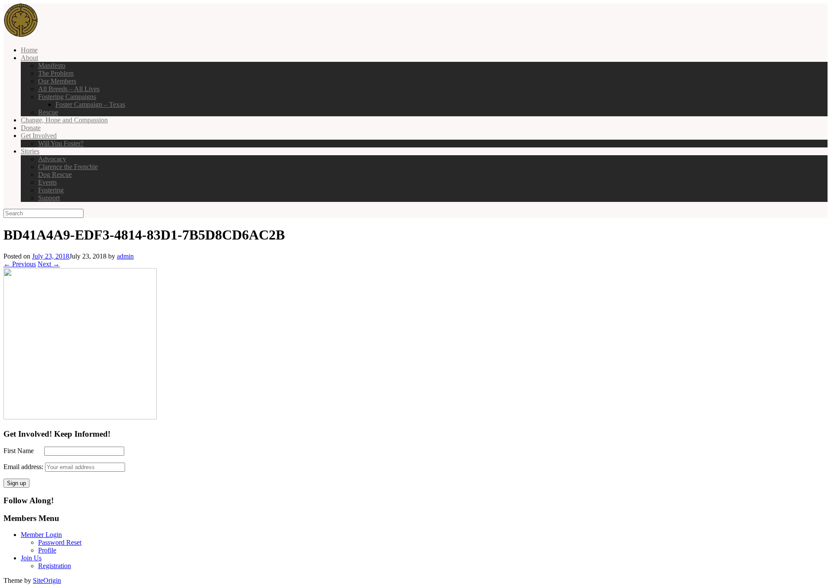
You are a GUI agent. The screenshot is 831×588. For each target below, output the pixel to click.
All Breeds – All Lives (69, 89)
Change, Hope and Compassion (64, 120)
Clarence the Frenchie (68, 166)
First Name (22, 450)
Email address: (24, 466)
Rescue (48, 112)
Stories (30, 151)
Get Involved (39, 135)
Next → (49, 264)
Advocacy (52, 159)
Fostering (51, 190)
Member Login (41, 534)
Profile (47, 550)
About (29, 57)
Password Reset (59, 542)
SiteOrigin (47, 580)
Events (47, 182)
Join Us (31, 558)
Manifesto (51, 65)
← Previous (19, 264)
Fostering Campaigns (67, 96)
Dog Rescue (55, 174)
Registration (54, 565)
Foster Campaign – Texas (90, 104)
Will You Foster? (61, 143)
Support (49, 197)
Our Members (57, 81)
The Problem (56, 73)
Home (29, 50)
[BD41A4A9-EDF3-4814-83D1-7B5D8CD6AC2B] (80, 417)
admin (125, 256)
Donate (31, 127)
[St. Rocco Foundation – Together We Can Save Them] (20, 35)
